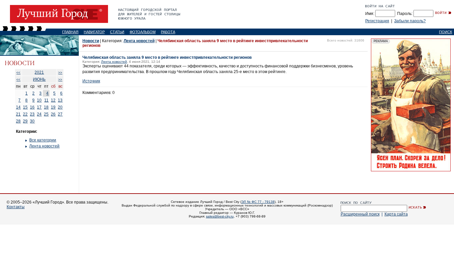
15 (25, 107)
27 (60, 114)
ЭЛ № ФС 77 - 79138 (258, 202)
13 (60, 100)
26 (53, 114)
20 (60, 107)
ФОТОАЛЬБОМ (143, 32)
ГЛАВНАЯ (70, 32)
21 (18, 114)
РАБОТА (168, 32)
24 (39, 114)
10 (39, 100)
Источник (91, 81)
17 (39, 107)
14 (18, 107)
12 (53, 100)
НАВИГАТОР (94, 32)
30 (32, 121)
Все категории (42, 140)
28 (18, 121)
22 (25, 114)
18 (46, 107)
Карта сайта (396, 214)
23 (32, 114)
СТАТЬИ (117, 32)
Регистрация (377, 21)
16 (32, 107)
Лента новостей (44, 146)
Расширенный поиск (360, 214)
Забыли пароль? (410, 21)
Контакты (16, 207)
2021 (39, 72)
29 (25, 121)
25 (46, 114)
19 (53, 107)
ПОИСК (445, 32)
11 (46, 100)
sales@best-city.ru (220, 216)
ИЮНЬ (39, 79)
